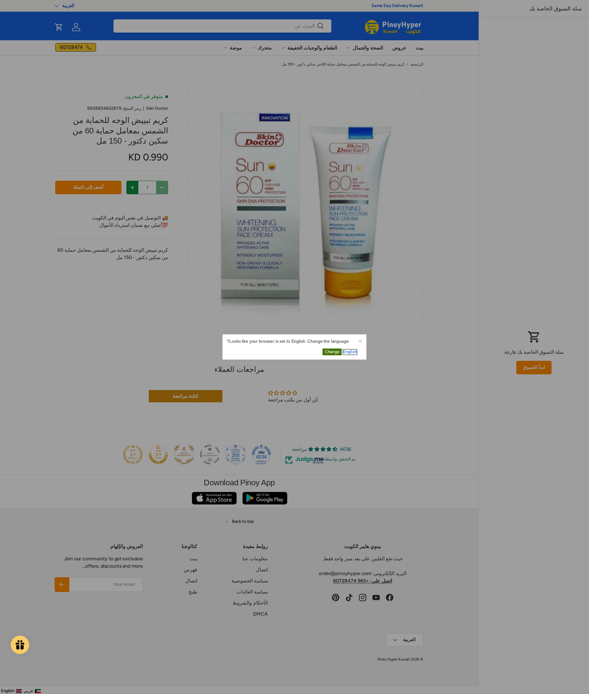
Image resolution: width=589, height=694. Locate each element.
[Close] (360, 340)
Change (332, 351)
